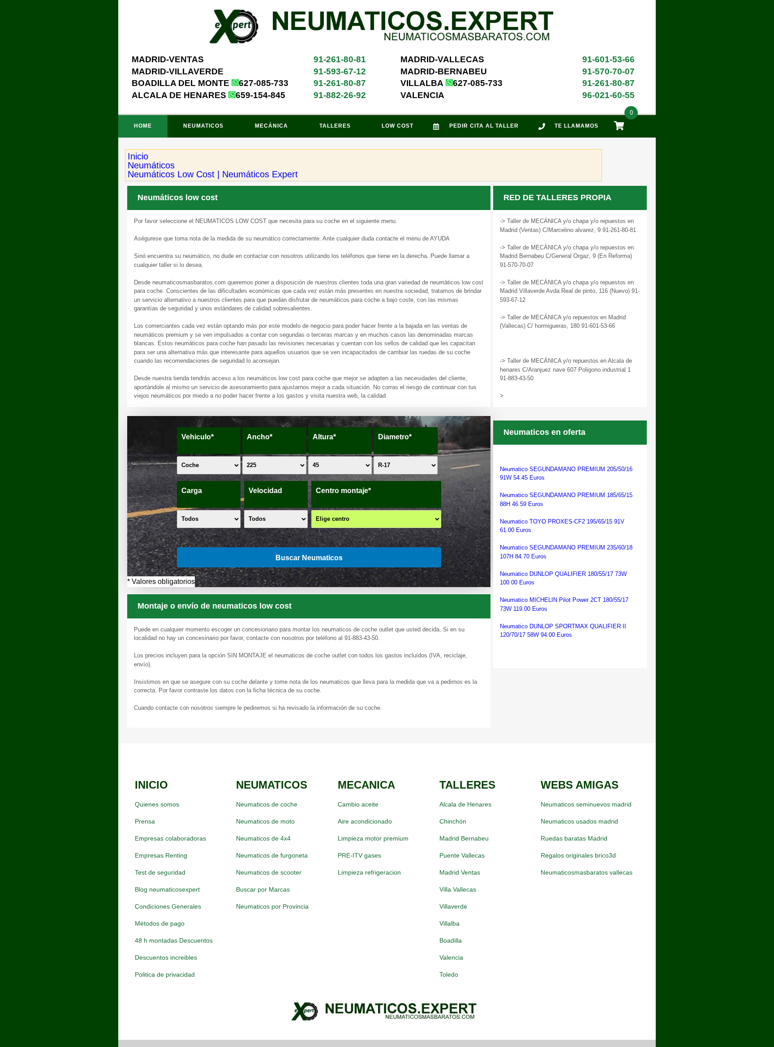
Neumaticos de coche (266, 804)
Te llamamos (576, 126)
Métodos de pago (160, 923)
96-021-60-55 (608, 95)
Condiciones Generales (168, 906)
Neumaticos (203, 126)
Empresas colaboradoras (170, 838)
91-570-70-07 (608, 71)
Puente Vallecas (462, 855)
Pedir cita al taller (484, 126)
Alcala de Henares (465, 804)
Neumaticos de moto (265, 821)
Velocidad (265, 490)
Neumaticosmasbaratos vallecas (586, 872)
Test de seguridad (160, 872)
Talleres (335, 126)
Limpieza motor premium (373, 838)
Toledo (448, 974)
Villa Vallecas (457, 889)
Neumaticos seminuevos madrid (586, 804)
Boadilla (450, 940)
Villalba (449, 923)
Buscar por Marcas (263, 889)
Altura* (324, 437)
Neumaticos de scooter (268, 872)
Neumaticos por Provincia (272, 906)
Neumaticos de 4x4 (263, 838)
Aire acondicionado (365, 821)
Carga (191, 490)
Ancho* (259, 437)
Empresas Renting (161, 855)
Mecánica (271, 126)
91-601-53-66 (608, 59)
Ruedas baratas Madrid (574, 838)
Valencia (451, 957)
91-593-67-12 (340, 71)
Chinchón (452, 821)
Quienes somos (157, 804)
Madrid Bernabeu (464, 838)
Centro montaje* (343, 490)
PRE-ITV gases (359, 855)
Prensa (145, 821)
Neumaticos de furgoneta (272, 855)
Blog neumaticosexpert (167, 889)
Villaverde (453, 906)
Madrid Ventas (459, 872)
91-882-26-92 (340, 95)
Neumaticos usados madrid (579, 821)
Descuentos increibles (166, 957)
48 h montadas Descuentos (174, 940)
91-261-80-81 (340, 59)
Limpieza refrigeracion (369, 872)
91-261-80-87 (340, 83)
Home (143, 126)
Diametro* (395, 437)
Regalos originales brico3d (578, 855)
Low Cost (397, 126)
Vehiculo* (197, 437)
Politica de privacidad (165, 974)
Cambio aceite (358, 804)
